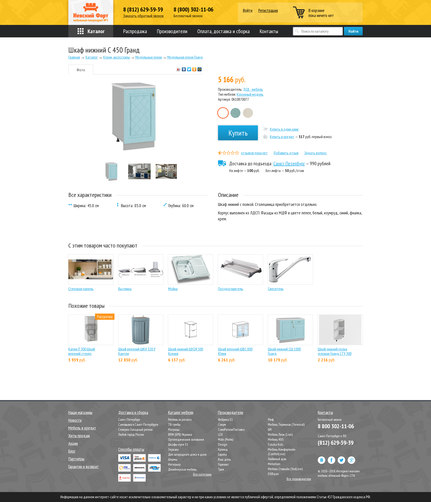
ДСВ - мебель (253, 89)
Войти (247, 10)
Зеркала (173, 449)
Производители (172, 31)
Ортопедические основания (186, 439)
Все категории (202, 474)
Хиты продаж (79, 435)
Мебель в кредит (82, 428)
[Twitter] (189, 68)
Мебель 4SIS (276, 439)
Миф (271, 419)
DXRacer (273, 474)
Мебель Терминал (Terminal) (286, 424)
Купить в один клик (284, 129)
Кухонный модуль (250, 94)
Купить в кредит (282, 136)
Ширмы (172, 459)
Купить (238, 133)
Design (222, 444)
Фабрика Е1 (225, 419)
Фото (81, 69)
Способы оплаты (131, 449)
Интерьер (174, 464)
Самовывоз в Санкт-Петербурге (138, 424)
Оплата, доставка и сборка (223, 31)
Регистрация (268, 10)
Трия (221, 469)
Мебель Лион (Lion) (280, 434)
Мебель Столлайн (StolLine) (285, 469)
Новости (75, 420)
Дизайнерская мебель (182, 469)
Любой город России (131, 434)
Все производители (299, 479)
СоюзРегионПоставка (231, 429)
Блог (71, 451)
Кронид (223, 449)
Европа (222, 454)
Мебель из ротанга (180, 419)
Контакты (269, 31)
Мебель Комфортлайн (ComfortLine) (281, 451)
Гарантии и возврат (83, 466)
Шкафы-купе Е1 (178, 444)
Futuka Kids (275, 444)
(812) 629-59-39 (335, 442)
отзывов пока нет (254, 153)
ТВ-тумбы (174, 424)
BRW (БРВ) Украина (180, 434)
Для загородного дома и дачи (187, 454)
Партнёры (76, 459)
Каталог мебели (180, 412)
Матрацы (174, 429)
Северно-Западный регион (135, 429)
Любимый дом (277, 459)
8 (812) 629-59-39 (143, 9)
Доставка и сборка (133, 412)
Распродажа (135, 31)
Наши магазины (80, 412)
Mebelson (274, 464)
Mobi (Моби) (225, 439)
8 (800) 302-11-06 (193, 9)
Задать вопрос (315, 153)
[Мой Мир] (199, 68)
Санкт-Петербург (289, 163)
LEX (220, 434)
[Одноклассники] (194, 68)
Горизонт (223, 464)
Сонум (222, 424)
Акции (73, 443)
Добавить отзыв (286, 153)
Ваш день (224, 459)
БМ (270, 429)
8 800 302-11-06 (336, 426)
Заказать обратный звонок (143, 16)
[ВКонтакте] (184, 68)
